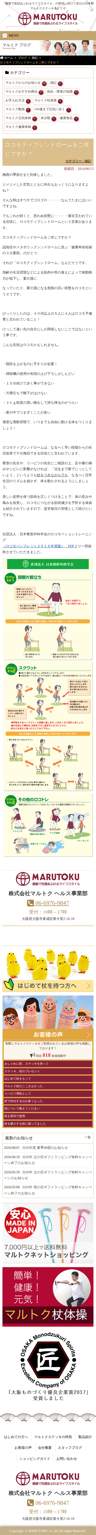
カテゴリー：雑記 (78, 161)
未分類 (48, 118)
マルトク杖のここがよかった (23, 1086)
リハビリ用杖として (17, 1093)
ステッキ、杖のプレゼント (22, 1071)
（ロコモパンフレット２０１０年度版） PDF (38, 546)
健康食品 (68, 118)
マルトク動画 (17, 109)
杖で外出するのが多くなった (23, 1101)
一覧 (87, 1137)
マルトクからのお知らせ (25, 82)
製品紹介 (85, 1437)
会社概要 (45, 1448)
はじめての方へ (16, 1437)
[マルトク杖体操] (48, 1324)
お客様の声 (23, 1448)
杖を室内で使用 (14, 1116)
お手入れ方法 (17, 100)
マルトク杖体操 (47, 100)
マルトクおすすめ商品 (23, 91)
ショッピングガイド (34, 1459)
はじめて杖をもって (17, 1078)
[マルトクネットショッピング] (48, 1260)
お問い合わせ (66, 1459)
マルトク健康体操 (20, 127)
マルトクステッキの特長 (53, 1437)
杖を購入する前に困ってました (25, 1123)
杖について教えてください (22, 1108)
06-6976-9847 (51, 903)
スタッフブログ (70, 1448)
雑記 (56, 82)
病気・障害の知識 (62, 91)
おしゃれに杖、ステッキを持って (26, 1063)
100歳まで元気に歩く (51, 109)
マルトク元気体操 (20, 118)
